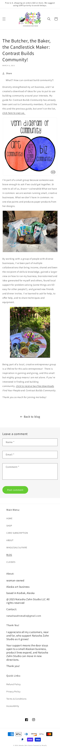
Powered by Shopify (40, 745)
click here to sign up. (13, 112)
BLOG (9, 554)
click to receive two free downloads (35, 386)
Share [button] (9, 73)
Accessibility (12, 706)
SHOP (9, 525)
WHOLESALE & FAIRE (16, 547)
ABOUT (9, 540)
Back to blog (32, 416)
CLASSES (10, 562)
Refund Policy (13, 684)
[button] (4, 19)
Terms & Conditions (16, 698)
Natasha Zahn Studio (26, 745)
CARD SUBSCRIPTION (17, 532)
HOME (9, 518)
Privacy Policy (13, 691)
